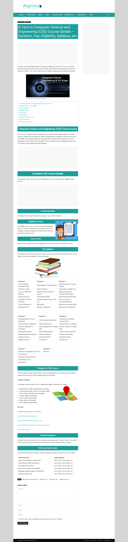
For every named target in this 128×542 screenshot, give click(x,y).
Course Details (21, 19)
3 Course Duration (23, 108)
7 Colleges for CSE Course (26, 117)
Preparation (69, 15)
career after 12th (43, 479)
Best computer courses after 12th (30, 479)
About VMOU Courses (24, 429)
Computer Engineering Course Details (29, 411)
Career (21, 15)
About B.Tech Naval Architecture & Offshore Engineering (33, 425)
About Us (87, 540)
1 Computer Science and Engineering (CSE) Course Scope (35, 103)
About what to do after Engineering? (28, 416)
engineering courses (64, 479)
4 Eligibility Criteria (23, 110)
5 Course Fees (22, 112)
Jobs (47, 15)
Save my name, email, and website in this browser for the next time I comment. (41, 519)
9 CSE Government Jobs (25, 121)
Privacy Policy (107, 540)
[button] (108, 15)
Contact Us (93, 540)
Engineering (28, 22)
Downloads (31, 15)
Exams (40, 15)
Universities (81, 15)
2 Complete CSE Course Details (27, 106)
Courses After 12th (53, 479)
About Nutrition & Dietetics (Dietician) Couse (30, 420)
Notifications (57, 15)
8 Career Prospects (24, 119)
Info (90, 15)
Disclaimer (100, 540)
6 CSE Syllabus (22, 115)
